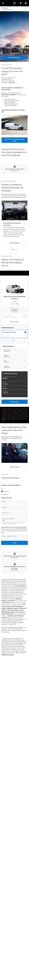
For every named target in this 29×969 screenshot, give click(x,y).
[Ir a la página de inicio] (14, 3)
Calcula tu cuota (14, 53)
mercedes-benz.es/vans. (7, 654)
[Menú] (3, 3)
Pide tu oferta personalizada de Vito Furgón (14, 140)
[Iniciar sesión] (26, 3)
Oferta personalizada (14, 57)
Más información (14, 467)
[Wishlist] (20, 3)
